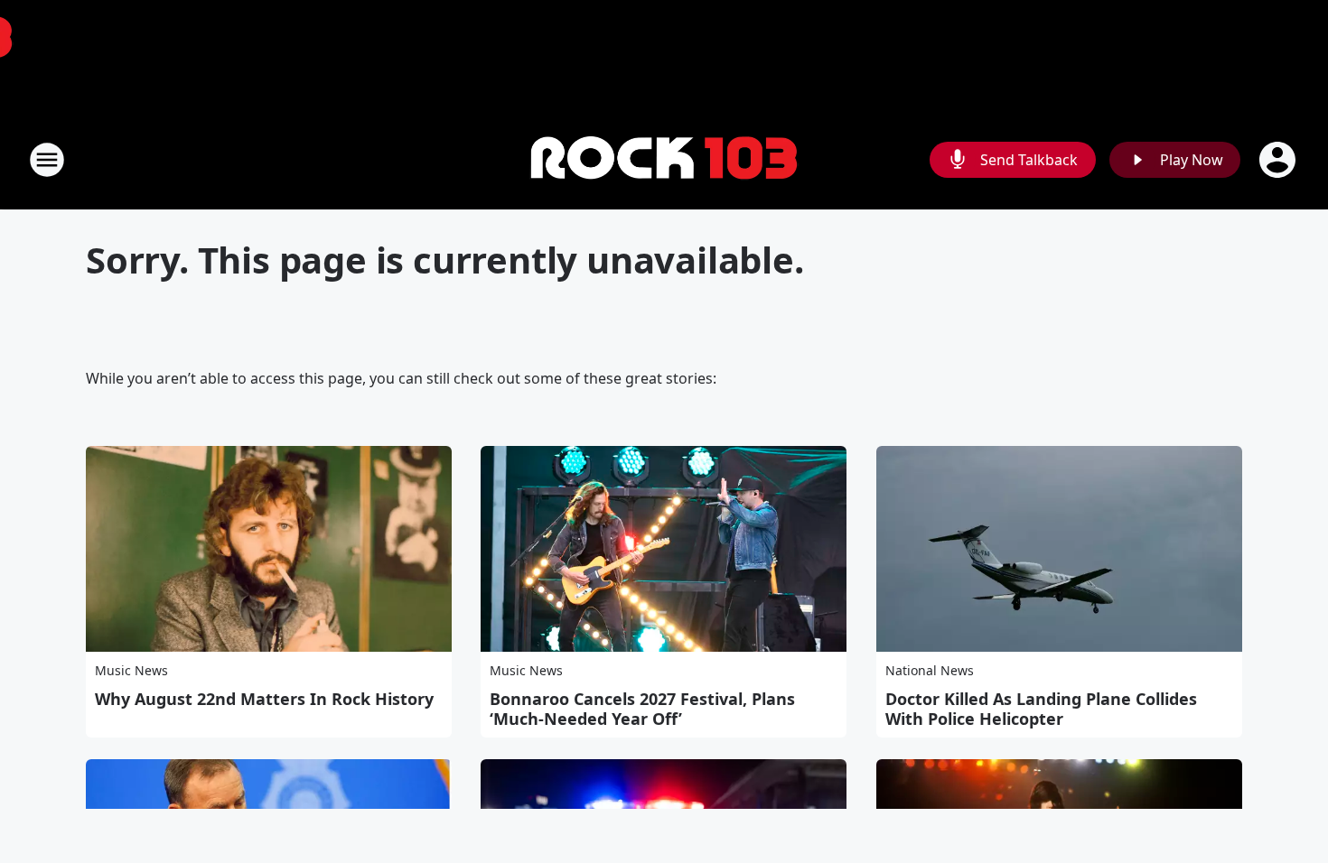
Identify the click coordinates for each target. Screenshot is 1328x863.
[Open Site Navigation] (47, 160)
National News (929, 670)
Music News (131, 670)
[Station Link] (664, 160)
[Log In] (1279, 160)
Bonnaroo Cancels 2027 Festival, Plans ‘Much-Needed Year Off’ (642, 708)
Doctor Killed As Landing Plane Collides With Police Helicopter (1041, 708)
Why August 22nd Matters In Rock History (264, 699)
